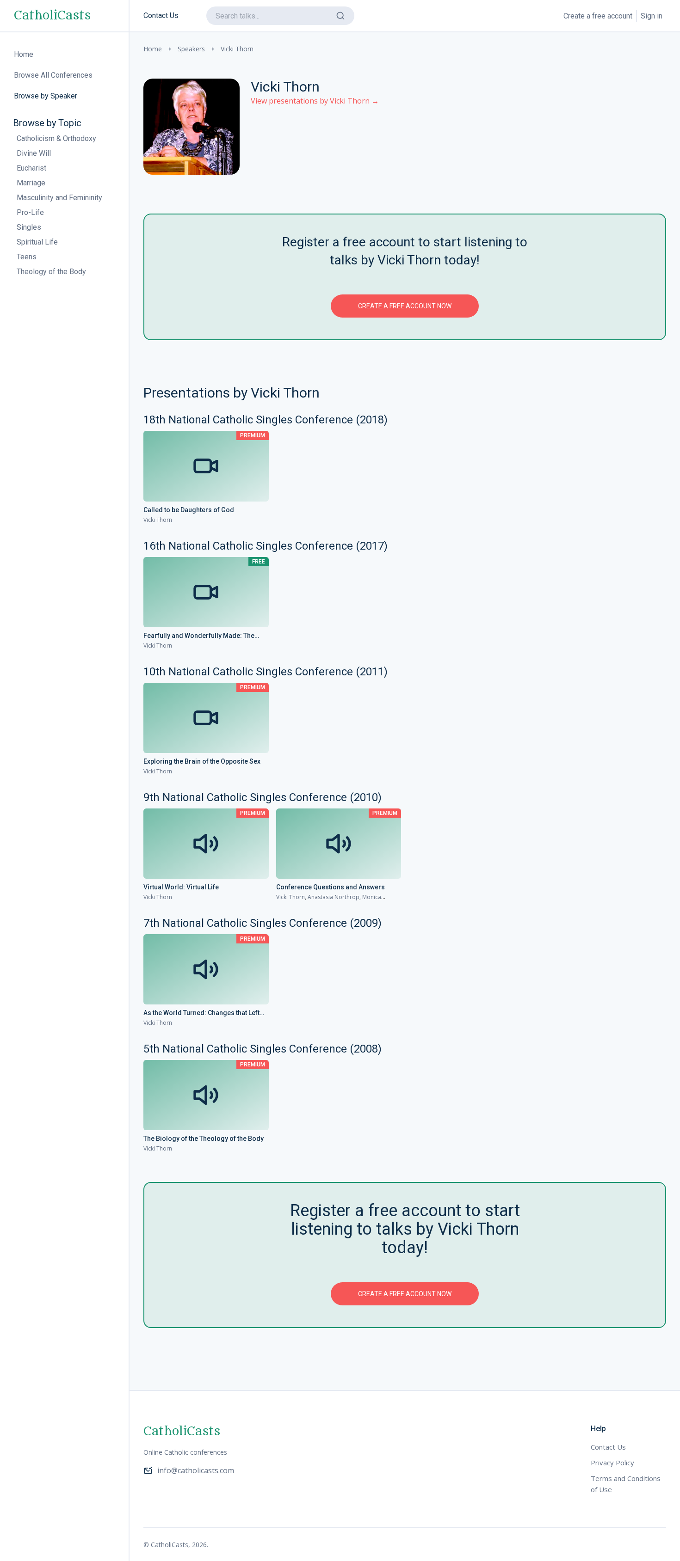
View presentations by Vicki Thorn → (315, 101)
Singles (29, 227)
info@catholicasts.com (195, 1470)
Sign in (651, 16)
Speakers (191, 48)
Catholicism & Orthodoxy (56, 138)
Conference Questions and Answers (330, 887)
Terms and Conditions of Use (626, 1484)
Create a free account (597, 16)
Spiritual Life (37, 242)
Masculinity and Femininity (59, 197)
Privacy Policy (612, 1462)
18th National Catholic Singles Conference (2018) (265, 419)
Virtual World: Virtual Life (181, 887)
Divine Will (34, 153)
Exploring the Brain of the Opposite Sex (201, 761)
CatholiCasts (52, 16)
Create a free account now (404, 306)
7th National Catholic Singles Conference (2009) (262, 923)
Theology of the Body (51, 271)
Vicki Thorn (157, 520)
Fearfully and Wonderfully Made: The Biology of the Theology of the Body (198, 636)
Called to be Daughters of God (188, 510)
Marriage (31, 182)
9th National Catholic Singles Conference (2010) (262, 797)
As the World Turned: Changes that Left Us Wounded (201, 1013)
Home (152, 48)
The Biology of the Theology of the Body (203, 1138)
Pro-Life (30, 212)
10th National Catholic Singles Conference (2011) (265, 671)
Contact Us (161, 15)
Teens (27, 256)
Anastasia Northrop (333, 897)
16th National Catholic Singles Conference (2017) (265, 545)
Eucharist (31, 168)
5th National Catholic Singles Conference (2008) (262, 1048)
